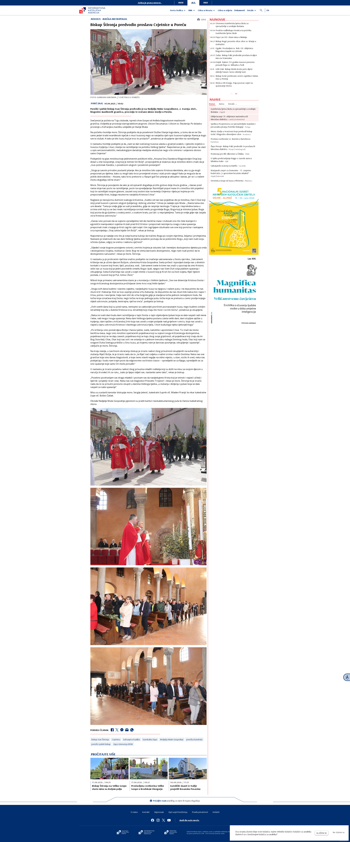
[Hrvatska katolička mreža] (123, 832)
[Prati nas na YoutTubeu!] (169, 820)
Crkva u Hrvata (205, 10)
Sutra (221, 103)
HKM (180, 2)
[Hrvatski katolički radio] (170, 832)
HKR (205, 2)
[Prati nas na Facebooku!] (152, 820)
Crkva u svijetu (225, 10)
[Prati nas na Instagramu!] (158, 820)
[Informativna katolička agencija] (146, 832)
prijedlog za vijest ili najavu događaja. (176, 800)
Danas (212, 103)
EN (268, 10)
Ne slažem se (339, 832)
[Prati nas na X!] (163, 820)
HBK (190, 10)
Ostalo (250, 10)
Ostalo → (232, 103)
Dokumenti (239, 10)
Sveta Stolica (176, 10)
